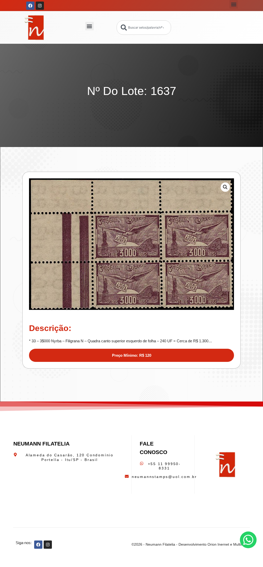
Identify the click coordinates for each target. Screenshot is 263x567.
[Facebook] (30, 6)
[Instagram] (40, 6)
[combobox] (144, 27)
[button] (233, 4)
